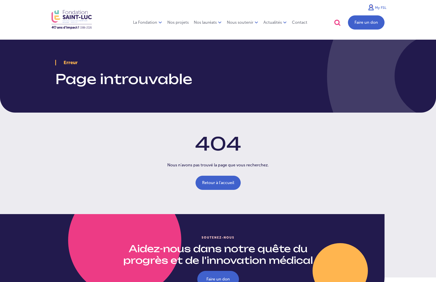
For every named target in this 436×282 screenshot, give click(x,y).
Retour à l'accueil (218, 182)
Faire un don (366, 22)
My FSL (380, 8)
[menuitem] (178, 22)
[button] (337, 22)
